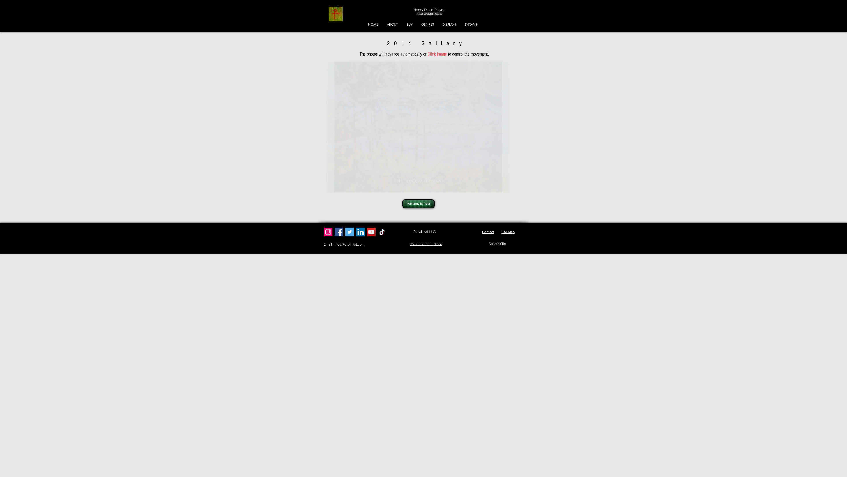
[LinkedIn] (360, 232)
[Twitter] (349, 232)
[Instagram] (328, 232)
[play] (514, 65)
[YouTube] (371, 232)
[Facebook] (339, 232)
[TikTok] (382, 232)
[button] (826, 15)
